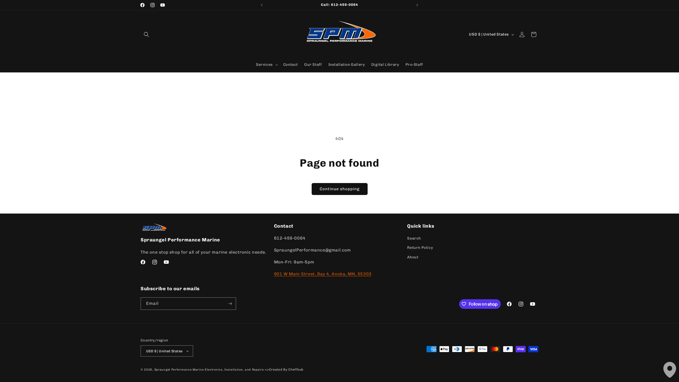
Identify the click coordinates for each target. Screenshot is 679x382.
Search (414, 238)
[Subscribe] (230, 303)
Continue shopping (340, 188)
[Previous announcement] (262, 5)
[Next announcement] (417, 5)
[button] (146, 34)
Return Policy (420, 247)
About (412, 257)
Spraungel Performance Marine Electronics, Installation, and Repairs (209, 369)
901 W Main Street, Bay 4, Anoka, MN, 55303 (323, 273)
